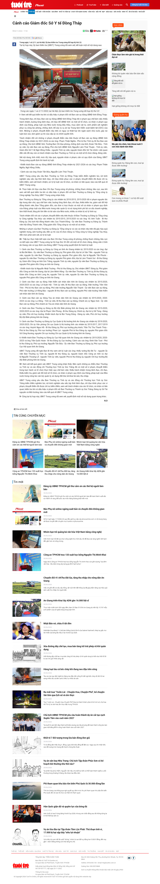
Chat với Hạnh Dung (79, 12)
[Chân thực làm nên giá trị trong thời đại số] (129, 41)
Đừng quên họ (121, 114)
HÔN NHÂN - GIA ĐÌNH (33, 851)
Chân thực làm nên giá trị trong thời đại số (128, 55)
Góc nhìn (118, 25)
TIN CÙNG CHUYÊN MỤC (29, 415)
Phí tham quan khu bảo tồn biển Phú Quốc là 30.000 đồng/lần (74, 783)
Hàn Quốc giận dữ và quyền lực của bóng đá (65, 806)
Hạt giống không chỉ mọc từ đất (126, 106)
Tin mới (18, 482)
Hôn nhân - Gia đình (50, 12)
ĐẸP (117, 851)
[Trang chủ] (16, 11)
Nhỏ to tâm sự (64, 12)
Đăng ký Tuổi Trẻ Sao (139, 5)
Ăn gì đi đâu (133, 12)
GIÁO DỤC (73, 851)
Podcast (80, 5)
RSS (121, 870)
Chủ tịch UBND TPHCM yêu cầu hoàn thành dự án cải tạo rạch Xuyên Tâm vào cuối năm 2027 (74, 716)
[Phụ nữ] (39, 5)
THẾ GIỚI (21, 851)
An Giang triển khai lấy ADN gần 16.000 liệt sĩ (91, 472)
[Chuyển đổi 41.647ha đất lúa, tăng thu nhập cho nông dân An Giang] (60, 458)
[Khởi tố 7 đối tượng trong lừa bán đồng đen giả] (26, 745)
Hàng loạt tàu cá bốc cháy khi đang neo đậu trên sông (70, 669)
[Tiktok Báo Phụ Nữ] (91, 31)
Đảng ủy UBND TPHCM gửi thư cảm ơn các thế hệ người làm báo (27, 443)
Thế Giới (38, 12)
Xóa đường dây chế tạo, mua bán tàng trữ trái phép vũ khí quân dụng (75, 648)
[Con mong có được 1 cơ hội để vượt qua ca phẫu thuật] (118, 191)
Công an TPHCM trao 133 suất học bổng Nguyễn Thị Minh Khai (27, 472)
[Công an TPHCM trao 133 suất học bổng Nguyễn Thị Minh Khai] (27, 458)
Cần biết (105, 5)
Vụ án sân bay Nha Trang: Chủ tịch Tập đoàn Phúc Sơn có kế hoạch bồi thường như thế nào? (74, 762)
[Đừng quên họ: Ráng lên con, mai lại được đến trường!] (118, 156)
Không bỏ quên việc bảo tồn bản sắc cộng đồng (128, 74)
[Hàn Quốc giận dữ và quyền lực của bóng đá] (26, 814)
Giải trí (98, 12)
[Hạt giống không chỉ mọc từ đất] (118, 99)
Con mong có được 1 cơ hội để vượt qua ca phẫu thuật (128, 199)
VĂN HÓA (58, 851)
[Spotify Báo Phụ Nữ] (86, 31)
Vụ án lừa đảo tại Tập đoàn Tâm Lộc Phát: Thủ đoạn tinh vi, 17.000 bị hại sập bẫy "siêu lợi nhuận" (73, 831)
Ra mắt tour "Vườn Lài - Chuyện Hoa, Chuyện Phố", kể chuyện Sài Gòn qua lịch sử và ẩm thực (74, 693)
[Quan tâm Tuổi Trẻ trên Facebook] (134, 858)
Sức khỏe (117, 12)
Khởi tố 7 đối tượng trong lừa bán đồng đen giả (67, 737)
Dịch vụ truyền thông (88, 870)
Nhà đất (142, 12)
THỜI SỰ (14, 851)
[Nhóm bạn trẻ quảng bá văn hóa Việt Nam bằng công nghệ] (92, 429)
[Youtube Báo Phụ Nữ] (97, 31)
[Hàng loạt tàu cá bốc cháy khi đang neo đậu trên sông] (26, 676)
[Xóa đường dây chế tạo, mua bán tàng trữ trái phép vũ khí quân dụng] (26, 654)
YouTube (92, 5)
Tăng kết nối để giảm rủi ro (124, 91)
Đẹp (103, 12)
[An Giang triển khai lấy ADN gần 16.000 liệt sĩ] (92, 458)
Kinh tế (125, 12)
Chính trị (24, 12)
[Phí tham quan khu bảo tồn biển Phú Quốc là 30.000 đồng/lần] (26, 791)
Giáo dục (109, 12)
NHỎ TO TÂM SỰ (48, 851)
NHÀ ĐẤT (101, 851)
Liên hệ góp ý (115, 870)
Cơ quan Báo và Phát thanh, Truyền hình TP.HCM (52, 874)
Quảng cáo (118, 5)
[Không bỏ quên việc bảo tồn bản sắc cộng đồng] (118, 66)
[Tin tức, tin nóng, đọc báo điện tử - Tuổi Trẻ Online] (21, 4)
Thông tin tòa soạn (41, 872)
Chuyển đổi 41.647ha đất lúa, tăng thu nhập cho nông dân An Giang (60, 472)
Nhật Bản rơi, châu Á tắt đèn (57, 623)
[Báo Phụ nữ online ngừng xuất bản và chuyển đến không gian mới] (60, 429)
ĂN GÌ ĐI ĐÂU (110, 851)
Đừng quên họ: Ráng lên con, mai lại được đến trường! (128, 164)
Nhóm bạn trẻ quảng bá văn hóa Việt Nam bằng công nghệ (91, 443)
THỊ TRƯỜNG (91, 851)
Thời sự (31, 12)
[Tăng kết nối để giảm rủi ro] (118, 84)
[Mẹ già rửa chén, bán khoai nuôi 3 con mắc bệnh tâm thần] (129, 130)
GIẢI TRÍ (66, 851)
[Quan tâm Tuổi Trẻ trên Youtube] (129, 858)
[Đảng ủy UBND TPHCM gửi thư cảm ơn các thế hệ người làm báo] (27, 429)
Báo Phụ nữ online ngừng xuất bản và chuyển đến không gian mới (60, 443)
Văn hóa (91, 12)
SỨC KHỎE (82, 851)
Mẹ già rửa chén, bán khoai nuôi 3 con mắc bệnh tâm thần (127, 145)
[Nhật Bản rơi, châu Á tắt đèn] (26, 631)
